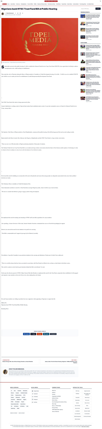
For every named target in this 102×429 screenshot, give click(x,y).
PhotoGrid (77, 397)
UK (11, 406)
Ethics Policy (54, 400)
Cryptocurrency (18, 395)
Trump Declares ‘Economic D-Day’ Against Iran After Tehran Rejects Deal (93, 23)
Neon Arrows (87, 402)
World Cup (13, 408)
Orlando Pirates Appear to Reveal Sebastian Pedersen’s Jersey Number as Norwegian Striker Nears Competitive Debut (93, 54)
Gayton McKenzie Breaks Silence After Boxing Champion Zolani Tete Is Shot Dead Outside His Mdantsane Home (93, 62)
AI (11, 390)
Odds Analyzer (77, 419)
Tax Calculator (87, 413)
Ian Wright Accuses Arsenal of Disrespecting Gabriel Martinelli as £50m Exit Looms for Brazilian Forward (93, 98)
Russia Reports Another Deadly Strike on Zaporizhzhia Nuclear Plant (92, 37)
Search (98, 8)
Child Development (77, 416)
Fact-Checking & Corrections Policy (59, 401)
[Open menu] (1, 1)
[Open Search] (100, 1)
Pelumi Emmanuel (10, 13)
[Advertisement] (39, 83)
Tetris (87, 405)
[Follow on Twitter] (15, 13)
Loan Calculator (77, 413)
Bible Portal (87, 408)
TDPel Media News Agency (51, 1)
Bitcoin (12, 392)
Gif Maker (77, 393)
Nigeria (24, 399)
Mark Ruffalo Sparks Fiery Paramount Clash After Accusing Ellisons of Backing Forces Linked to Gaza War (93, 76)
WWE (18, 408)
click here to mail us (85, 426)
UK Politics (16, 406)
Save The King (77, 405)
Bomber (77, 402)
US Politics (22, 406)
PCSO (12, 401)
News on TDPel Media (56, 405)
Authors (53, 392)
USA (27, 406)
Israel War (13, 399)
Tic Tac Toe (87, 400)
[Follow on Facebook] (18, 13)
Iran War (23, 397)
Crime (12, 395)
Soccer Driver (77, 408)
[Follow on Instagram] (22, 13)
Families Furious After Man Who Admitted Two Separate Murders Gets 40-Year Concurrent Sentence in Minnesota (93, 84)
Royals (22, 401)
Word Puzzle (87, 397)
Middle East (19, 399)
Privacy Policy (55, 407)
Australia (19, 390)
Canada (17, 392)
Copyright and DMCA (56, 396)
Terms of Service (55, 411)
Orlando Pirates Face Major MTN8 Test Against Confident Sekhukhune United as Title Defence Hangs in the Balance (93, 47)
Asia (15, 390)
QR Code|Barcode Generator (87, 394)
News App (54, 403)
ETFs (24, 395)
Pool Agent (17, 401)
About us (54, 390)
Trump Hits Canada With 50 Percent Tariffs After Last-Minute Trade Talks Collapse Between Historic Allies (93, 69)
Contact (53, 394)
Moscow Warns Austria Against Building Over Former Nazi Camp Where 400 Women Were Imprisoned (92, 30)
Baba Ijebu (25, 390)
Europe (12, 397)
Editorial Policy (55, 398)
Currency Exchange (87, 416)
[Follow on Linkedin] (20, 13)
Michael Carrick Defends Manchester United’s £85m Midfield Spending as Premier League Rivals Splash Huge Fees (93, 91)
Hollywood (18, 397)
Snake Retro (77, 400)
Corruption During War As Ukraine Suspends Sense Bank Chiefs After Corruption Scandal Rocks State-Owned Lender (93, 16)
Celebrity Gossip (24, 392)
